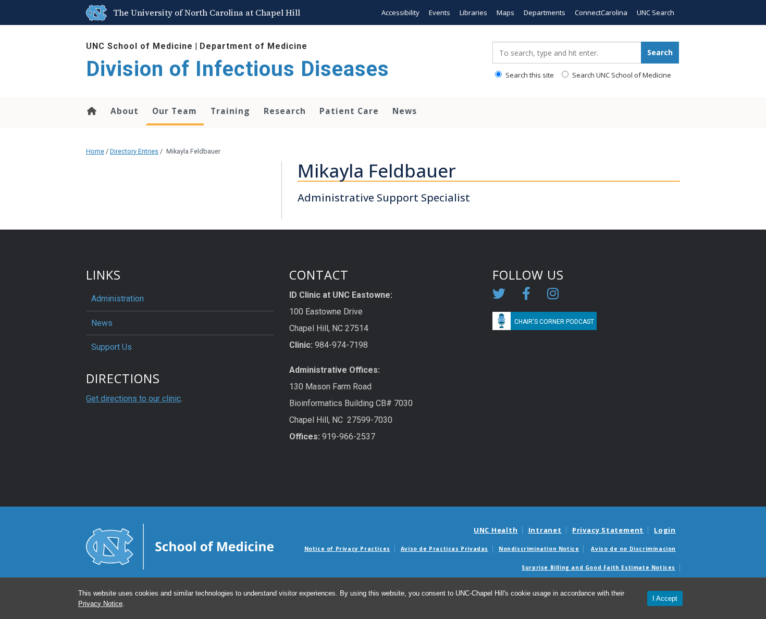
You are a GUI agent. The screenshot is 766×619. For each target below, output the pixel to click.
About (124, 111)
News (404, 111)
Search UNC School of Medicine (621, 75)
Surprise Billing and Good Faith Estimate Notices (598, 567)
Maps (505, 12)
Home (91, 110)
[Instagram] (553, 295)
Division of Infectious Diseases (237, 69)
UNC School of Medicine (139, 46)
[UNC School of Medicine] (180, 546)
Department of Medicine (253, 46)
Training (230, 111)
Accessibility (400, 12)
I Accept (664, 598)
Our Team (174, 111)
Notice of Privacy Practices (347, 548)
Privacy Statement (608, 530)
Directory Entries (134, 151)
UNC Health (496, 530)
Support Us (111, 347)
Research (285, 111)
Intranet (545, 530)
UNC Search (655, 12)
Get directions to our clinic (133, 398)
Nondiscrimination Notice (539, 548)
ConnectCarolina (601, 12)
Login (665, 530)
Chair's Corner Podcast (554, 321)
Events (439, 12)
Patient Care (349, 111)
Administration (117, 299)
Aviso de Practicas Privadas (444, 548)
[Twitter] (498, 295)
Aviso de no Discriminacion (633, 548)
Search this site (529, 75)
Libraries (473, 12)
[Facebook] (526, 295)
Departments (544, 12)
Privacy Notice (100, 604)
